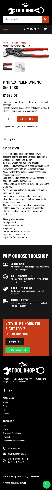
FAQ (4, 410)
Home (5, 42)
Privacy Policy (8, 437)
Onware (23, 482)
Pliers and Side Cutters (27, 127)
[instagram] (10, 390)
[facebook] (4, 390)
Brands (15, 42)
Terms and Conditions (12, 433)
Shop (5, 406)
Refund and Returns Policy (14, 441)
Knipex (24, 42)
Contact (6, 413)
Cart (4, 426)
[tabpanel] (26, 193)
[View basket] (45, 29)
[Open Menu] (5, 29)
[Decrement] (5, 119)
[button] (45, 19)
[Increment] (11, 119)
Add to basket (27, 119)
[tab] (9, 139)
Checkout (7, 429)
